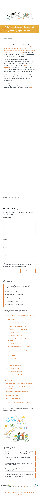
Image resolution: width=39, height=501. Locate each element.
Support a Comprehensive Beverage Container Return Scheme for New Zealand (19, 475)
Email (5, 248)
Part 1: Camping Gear (12, 395)
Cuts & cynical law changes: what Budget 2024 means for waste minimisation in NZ (19, 452)
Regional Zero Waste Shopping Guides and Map (19, 315)
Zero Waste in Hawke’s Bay (15, 335)
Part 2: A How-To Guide (13, 398)
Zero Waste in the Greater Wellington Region (18, 350)
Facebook (31, 492)
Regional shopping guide (15, 298)
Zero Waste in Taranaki (14, 343)
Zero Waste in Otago (13, 368)
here (31, 88)
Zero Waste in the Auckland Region (17, 326)
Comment (7, 218)
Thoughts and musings (15, 304)
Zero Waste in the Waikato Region (17, 329)
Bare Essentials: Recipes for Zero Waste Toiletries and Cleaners (19, 379)
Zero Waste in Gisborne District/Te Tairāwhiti (17, 339)
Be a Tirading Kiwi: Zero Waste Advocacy (17, 402)
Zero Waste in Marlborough (15, 362)
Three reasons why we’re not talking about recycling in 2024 (18, 458)
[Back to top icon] (19, 487)
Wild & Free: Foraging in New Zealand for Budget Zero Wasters (19, 387)
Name (5, 239)
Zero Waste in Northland (14, 323)
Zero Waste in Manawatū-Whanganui (18, 347)
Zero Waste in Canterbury (14, 365)
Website (5, 256)
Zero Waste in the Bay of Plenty (16, 332)
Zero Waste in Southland (14, 371)
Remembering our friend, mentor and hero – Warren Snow (18, 469)
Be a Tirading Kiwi (13, 291)
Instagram (19, 494)
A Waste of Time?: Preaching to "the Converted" (19, 287)
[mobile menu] (36, 4)
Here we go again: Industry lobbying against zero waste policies (18, 464)
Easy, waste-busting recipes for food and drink (19, 384)
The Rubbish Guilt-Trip (14, 301)
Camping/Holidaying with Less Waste (16, 391)
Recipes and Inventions (15, 295)
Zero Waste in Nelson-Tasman (16, 359)
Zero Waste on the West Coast (16, 375)
